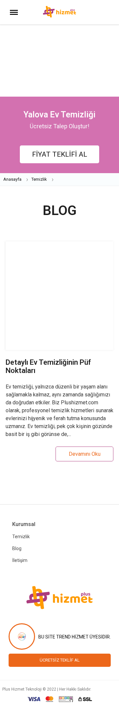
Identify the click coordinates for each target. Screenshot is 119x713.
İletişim (19, 560)
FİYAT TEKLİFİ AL (59, 154)
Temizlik (21, 536)
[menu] (14, 13)
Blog (16, 548)
